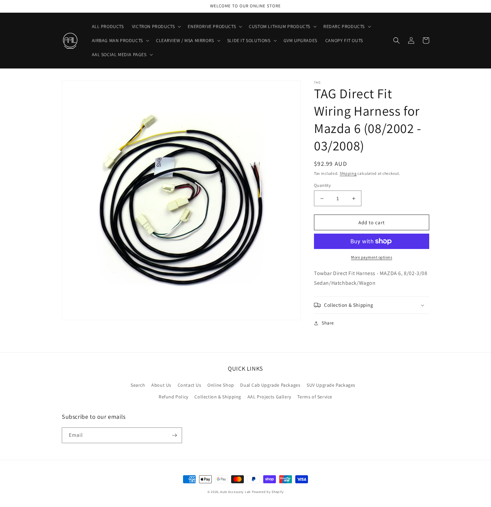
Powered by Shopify (268, 492)
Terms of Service (314, 397)
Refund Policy (173, 397)
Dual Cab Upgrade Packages (270, 385)
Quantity (322, 185)
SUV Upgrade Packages (331, 385)
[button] (156, 26)
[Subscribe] (174, 435)
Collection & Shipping (217, 397)
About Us (161, 385)
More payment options (371, 257)
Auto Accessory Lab (235, 492)
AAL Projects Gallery (269, 397)
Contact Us (189, 385)
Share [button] (328, 323)
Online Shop (220, 385)
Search (138, 385)
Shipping (348, 173)
